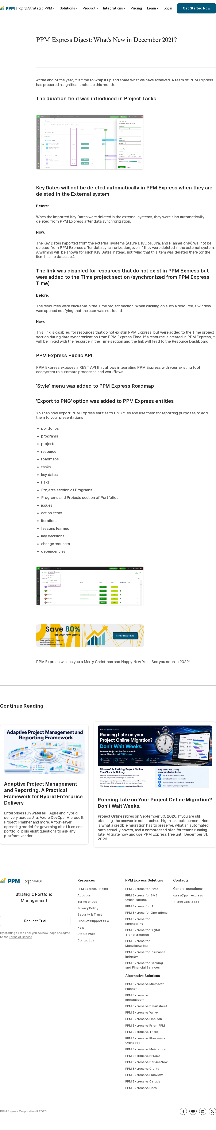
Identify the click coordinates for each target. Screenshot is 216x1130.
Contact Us (85, 940)
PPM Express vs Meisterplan (146, 1049)
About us (84, 895)
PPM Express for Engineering (137, 921)
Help (80, 927)
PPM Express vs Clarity (142, 1068)
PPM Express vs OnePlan (143, 1019)
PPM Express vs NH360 (142, 1055)
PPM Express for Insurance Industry (145, 954)
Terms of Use (87, 901)
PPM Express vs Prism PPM (145, 1025)
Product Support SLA (93, 921)
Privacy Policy (87, 908)
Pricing (136, 8)
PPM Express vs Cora (141, 1088)
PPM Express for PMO (141, 889)
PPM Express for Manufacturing (137, 943)
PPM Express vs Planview (144, 1075)
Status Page (86, 934)
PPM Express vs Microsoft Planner (144, 986)
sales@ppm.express (188, 895)
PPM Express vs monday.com (136, 997)
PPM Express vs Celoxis (142, 1081)
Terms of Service (20, 937)
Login (167, 8)
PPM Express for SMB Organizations (141, 897)
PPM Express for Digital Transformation (142, 932)
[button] (41, 8)
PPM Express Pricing (92, 889)
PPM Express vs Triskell (142, 1032)
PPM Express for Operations (146, 912)
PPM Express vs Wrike (141, 1012)
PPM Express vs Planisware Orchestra (145, 1040)
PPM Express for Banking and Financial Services (144, 965)
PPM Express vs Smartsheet (146, 1006)
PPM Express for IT (139, 906)
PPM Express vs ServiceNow (146, 1062)
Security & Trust (89, 914)
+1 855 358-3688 (186, 901)
